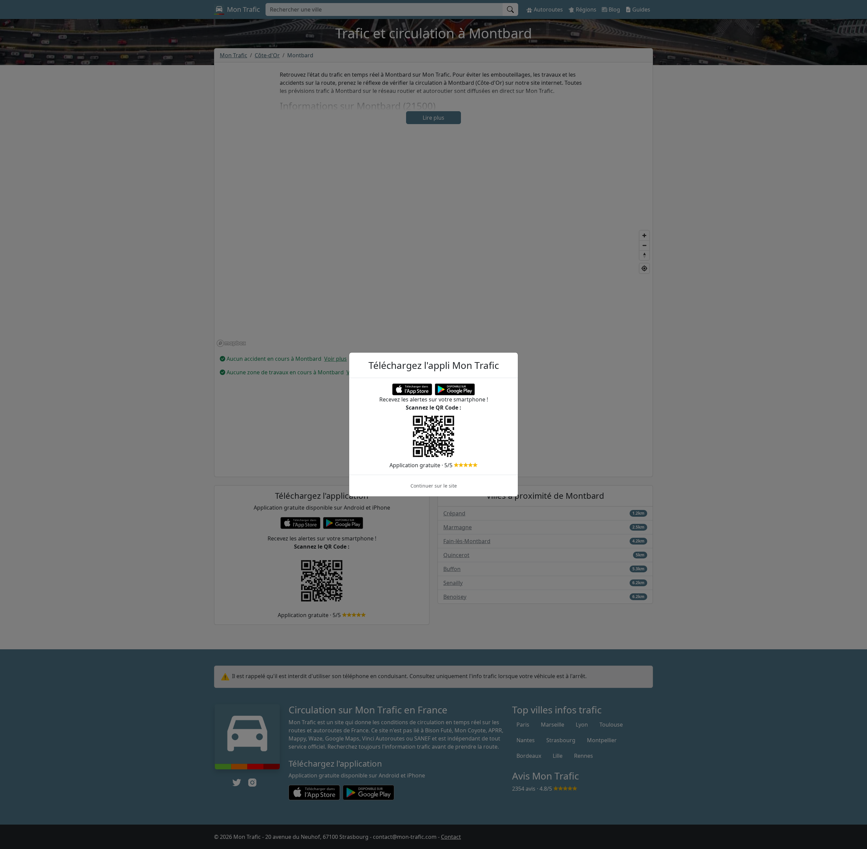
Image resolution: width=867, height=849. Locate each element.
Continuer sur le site (433, 485)
